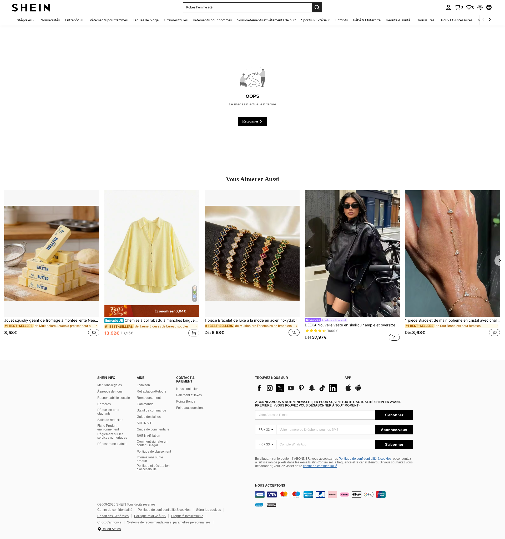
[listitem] (51, 266)
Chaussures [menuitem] (425, 20)
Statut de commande (151, 410)
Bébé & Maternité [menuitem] (367, 20)
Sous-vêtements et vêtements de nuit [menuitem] (266, 20)
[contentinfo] (334, 494)
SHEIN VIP (144, 423)
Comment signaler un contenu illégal (152, 443)
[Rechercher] (317, 7)
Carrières (104, 404)
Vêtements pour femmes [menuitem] (109, 20)
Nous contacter (187, 389)
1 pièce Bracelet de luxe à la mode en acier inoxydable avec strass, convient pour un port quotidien (252, 320)
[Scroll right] (490, 20)
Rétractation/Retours (151, 391)
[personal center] (448, 7)
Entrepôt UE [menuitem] (74, 20)
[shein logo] (31, 7)
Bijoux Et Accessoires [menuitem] (456, 20)
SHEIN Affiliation (148, 436)
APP (348, 378)
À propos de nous (110, 391)
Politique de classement (154, 451)
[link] (458, 7)
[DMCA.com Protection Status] (271, 505)
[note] (151, 310)
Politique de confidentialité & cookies (365, 458)
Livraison (143, 385)
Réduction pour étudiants (108, 411)
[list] (297, 388)
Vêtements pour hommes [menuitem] (212, 20)
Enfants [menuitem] (341, 20)
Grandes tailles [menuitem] (176, 20)
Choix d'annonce (109, 522)
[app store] (348, 390)
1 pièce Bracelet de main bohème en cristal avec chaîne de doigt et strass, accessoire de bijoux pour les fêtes (452, 320)
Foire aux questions (190, 408)
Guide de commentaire (153, 429)
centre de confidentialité (320, 466)
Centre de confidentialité (114, 510)
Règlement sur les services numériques (112, 436)
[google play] (358, 390)
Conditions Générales (113, 516)
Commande (145, 404)
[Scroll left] (483, 20)
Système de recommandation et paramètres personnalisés (168, 522)
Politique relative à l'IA (150, 516)
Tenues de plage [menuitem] (146, 20)
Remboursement (149, 398)
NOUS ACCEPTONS (270, 485)
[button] (480, 7)
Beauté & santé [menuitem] (398, 20)
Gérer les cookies (208, 510)
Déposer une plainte (112, 444)
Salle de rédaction (110, 420)
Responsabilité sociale (113, 398)
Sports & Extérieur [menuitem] (315, 20)
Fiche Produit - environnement (108, 427)
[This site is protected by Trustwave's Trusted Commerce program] (259, 505)
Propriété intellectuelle (187, 516)
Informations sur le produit (150, 459)
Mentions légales (109, 385)
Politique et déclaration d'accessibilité (153, 467)
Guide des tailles (149, 417)
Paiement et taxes (189, 395)
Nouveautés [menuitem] (50, 20)
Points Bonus (185, 401)
